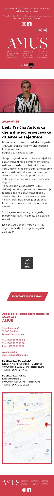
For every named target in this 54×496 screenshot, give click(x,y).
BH (39, 30)
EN (44, 30)
